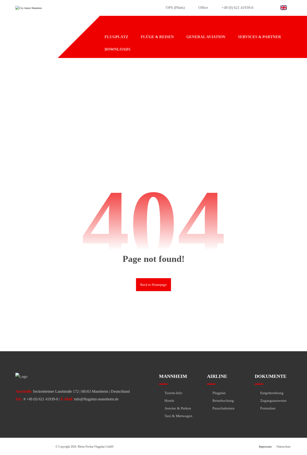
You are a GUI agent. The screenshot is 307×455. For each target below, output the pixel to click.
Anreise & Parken (178, 408)
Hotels (169, 401)
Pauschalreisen (224, 408)
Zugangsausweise (273, 401)
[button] (261, 9)
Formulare (268, 408)
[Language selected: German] (285, 7)
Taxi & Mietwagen (178, 416)
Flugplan (219, 393)
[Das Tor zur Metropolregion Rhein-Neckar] (45, 8)
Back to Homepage (153, 284)
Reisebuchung (223, 401)
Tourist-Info (173, 393)
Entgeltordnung (271, 393)
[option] (285, 7)
